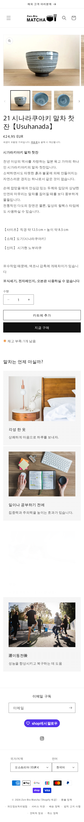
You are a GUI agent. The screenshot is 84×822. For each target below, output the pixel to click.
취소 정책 (52, 813)
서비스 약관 (38, 806)
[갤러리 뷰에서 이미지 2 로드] (41, 100)
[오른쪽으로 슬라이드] (79, 101)
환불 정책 (66, 799)
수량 (6, 291)
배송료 (34, 142)
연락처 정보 (36, 813)
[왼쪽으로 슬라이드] (4, 101)
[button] (8, 18)
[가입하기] (70, 708)
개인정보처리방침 (17, 806)
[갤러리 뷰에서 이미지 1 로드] (20, 100)
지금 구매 (42, 327)
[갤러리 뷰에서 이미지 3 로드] (63, 100)
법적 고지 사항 (72, 806)
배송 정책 (54, 806)
